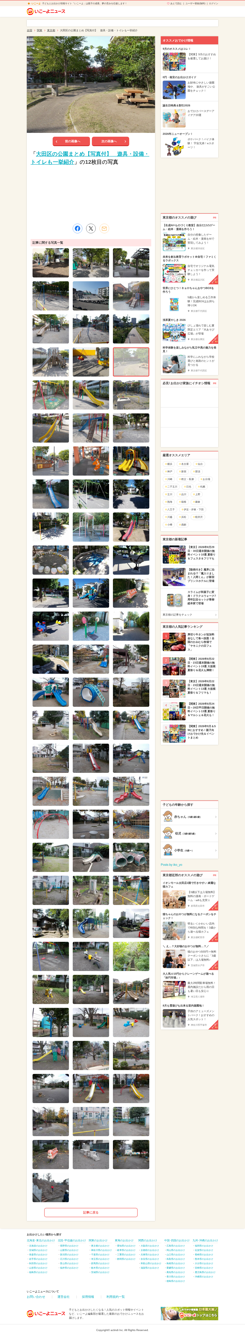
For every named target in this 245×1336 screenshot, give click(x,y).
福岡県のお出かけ (204, 1245)
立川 (169, 494)
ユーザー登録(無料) (195, 3)
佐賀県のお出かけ (204, 1250)
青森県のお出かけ (38, 1254)
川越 (169, 517)
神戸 (169, 471)
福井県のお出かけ (69, 1267)
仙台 (200, 464)
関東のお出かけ (98, 1240)
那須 (197, 471)
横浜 (169, 464)
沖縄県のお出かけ (204, 1276)
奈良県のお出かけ (150, 1259)
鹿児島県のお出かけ (205, 1272)
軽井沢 (199, 517)
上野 (197, 494)
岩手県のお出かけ (38, 1259)
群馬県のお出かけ (100, 1263)
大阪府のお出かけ (150, 1245)
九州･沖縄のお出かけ (205, 1240)
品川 (183, 494)
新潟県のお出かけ (69, 1254)
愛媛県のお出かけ (176, 1267)
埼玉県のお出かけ (100, 1259)
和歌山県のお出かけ (151, 1263)
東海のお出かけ (124, 1240)
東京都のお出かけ (100, 1245)
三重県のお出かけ (126, 1254)
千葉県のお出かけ (100, 1254)
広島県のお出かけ (176, 1245)
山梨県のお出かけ (69, 1250)
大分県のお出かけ (204, 1263)
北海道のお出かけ (38, 1245)
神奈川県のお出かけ (101, 1250)
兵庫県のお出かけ (150, 1254)
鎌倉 (197, 501)
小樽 (169, 524)
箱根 (183, 501)
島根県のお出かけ (176, 1263)
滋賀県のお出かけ (150, 1267)
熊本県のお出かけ (204, 1259)
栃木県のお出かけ (100, 1267)
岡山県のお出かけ (176, 1250)
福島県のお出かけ (38, 1272)
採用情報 (88, 1296)
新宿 (183, 471)
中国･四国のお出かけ (177, 1240)
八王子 (171, 509)
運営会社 (63, 1296)
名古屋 (185, 464)
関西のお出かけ (147, 1240)
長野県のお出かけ (69, 1245)
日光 (188, 486)
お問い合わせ (36, 1296)
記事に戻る (91, 1212)
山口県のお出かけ (176, 1254)
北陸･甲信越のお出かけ (72, 1240)
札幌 (202, 486)
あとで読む (176, 3)
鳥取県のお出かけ (176, 1259)
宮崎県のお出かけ (204, 1267)
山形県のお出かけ (38, 1267)
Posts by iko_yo (171, 864)
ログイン (213, 3)
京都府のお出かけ (150, 1250)
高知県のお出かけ (176, 1272)
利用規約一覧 (115, 1296)
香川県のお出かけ (176, 1276)
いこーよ (36, 3)
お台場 (206, 479)
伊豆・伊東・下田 (194, 509)
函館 (183, 524)
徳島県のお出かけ (176, 1281)
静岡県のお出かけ (126, 1259)
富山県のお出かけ (69, 1263)
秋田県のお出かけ (38, 1263)
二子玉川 (172, 486)
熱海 (169, 501)
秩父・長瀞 (187, 479)
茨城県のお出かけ (100, 1272)
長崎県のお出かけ (204, 1254)
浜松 (183, 517)
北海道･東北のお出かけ (41, 1240)
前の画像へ (72, 141)
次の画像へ (109, 141)
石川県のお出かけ (69, 1259)
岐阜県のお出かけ (126, 1250)
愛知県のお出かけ (126, 1245)
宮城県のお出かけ (38, 1250)
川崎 (169, 479)
